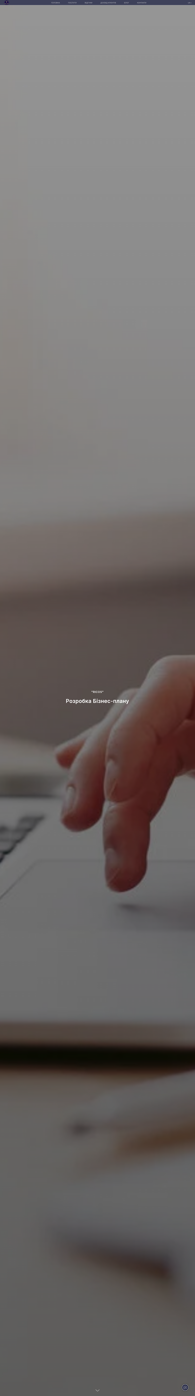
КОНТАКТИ (141, 3)
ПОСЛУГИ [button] (72, 3)
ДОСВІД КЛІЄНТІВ (108, 3)
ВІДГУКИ (88, 3)
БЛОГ (126, 3)
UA (189, 3)
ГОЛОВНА (55, 3)
